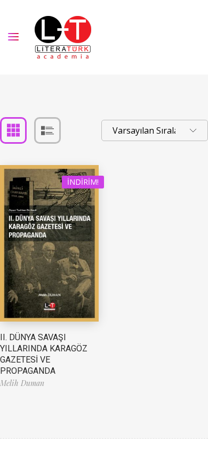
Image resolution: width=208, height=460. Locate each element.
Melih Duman (22, 383)
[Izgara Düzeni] (13, 130)
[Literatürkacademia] (63, 37)
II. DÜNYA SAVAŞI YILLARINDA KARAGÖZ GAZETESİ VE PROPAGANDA (43, 353)
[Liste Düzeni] (47, 130)
